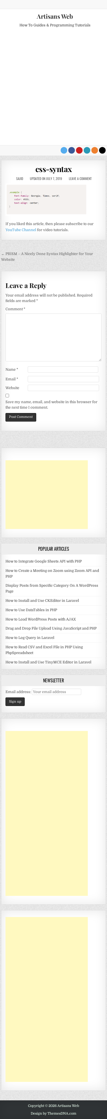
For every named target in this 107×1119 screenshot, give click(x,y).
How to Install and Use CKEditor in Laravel (42, 601)
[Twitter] (64, 150)
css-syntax (53, 169)
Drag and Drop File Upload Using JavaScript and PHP (51, 628)
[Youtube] (79, 150)
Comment (15, 309)
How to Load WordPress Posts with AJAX (40, 619)
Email (11, 379)
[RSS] (94, 150)
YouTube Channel (20, 230)
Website (12, 388)
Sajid (19, 178)
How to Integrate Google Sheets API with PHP (43, 561)
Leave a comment (80, 178)
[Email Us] (87, 150)
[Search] (102, 150)
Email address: (18, 692)
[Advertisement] (53, 88)
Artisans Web (55, 16)
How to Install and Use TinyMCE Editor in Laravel (48, 662)
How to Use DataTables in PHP (31, 610)
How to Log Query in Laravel (29, 638)
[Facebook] (71, 150)
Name (11, 369)
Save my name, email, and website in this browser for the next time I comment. (51, 405)
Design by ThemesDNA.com (53, 1113)
